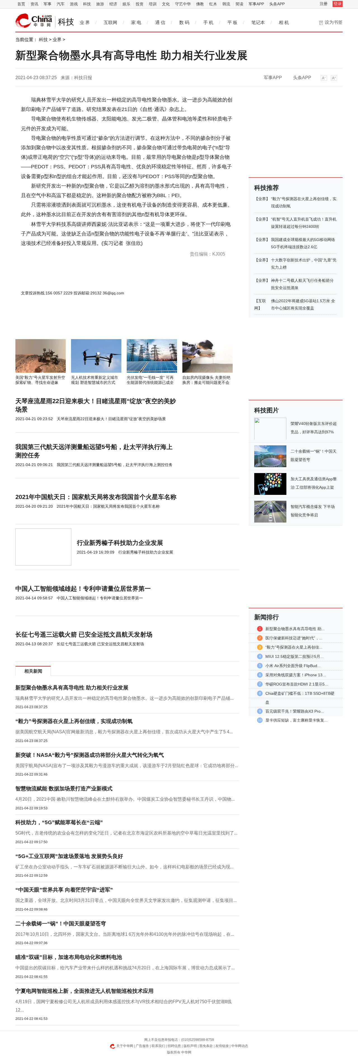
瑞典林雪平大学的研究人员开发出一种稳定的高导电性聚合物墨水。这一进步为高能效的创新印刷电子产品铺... (124, 698)
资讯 (34, 4)
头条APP (277, 4)
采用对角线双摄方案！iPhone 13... (295, 675)
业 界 (85, 22)
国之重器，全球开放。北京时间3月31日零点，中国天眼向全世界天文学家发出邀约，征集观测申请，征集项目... (126, 900)
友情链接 (222, 1046)
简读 (239, 4)
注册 (324, 3)
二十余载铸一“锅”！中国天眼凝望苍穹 (60, 924)
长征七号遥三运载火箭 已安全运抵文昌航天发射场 (83, 634)
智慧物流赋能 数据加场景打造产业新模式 (63, 788)
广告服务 (142, 1046)
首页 (21, 4)
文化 (166, 4)
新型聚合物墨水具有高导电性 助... (295, 629)
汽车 (61, 4)
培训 (153, 4)
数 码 (184, 22)
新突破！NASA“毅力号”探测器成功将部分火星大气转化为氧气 (89, 755)
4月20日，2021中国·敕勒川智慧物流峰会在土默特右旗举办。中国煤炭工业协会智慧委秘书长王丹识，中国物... (125, 799)
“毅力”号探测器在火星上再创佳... (293, 647)
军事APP (256, 4)
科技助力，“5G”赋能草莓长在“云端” (59, 822)
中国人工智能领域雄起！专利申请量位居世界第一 (83, 588)
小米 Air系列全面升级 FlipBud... (293, 665)
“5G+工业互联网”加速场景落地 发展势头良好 (69, 856)
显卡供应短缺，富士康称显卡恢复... (296, 720)
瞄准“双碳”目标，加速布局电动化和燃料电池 (68, 957)
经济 (113, 4)
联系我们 (158, 1046)
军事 (47, 4)
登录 (337, 3)
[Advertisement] (110, 324)
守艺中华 (183, 4)
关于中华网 (124, 1046)
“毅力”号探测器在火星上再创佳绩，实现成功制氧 (74, 721)
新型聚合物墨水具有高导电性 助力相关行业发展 (71, 688)
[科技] (33, 20)
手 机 (208, 22)
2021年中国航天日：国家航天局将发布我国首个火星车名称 (95, 496)
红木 (213, 4)
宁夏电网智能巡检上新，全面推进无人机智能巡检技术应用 (84, 991)
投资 (139, 4)
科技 (87, 4)
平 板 (232, 22)
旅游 (100, 4)
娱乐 (126, 4)
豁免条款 (206, 1046)
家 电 (136, 22)
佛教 (200, 4)
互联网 (110, 22)
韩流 (226, 4)
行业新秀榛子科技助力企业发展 (120, 542)
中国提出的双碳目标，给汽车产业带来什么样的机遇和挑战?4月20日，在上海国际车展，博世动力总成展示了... (125, 967)
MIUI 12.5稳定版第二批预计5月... (294, 656)
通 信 (160, 22)
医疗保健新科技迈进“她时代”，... (293, 638)
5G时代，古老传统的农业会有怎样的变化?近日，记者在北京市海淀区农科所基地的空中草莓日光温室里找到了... (126, 833)
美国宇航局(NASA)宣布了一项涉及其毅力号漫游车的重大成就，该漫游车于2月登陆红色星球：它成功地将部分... (126, 765)
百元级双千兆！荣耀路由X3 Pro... (294, 711)
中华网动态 (239, 1046)
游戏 (74, 4)
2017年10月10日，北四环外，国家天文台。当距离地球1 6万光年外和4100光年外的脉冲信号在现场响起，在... (124, 934)
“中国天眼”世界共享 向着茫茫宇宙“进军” (64, 890)
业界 (57, 39)
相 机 (284, 22)
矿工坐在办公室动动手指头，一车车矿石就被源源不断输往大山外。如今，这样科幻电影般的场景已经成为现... (124, 866)
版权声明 (190, 1046)
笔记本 (258, 22)
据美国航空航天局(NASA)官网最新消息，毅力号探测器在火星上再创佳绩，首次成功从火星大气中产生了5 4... (124, 731)
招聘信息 (174, 1046)
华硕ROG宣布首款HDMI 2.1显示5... (296, 684)
